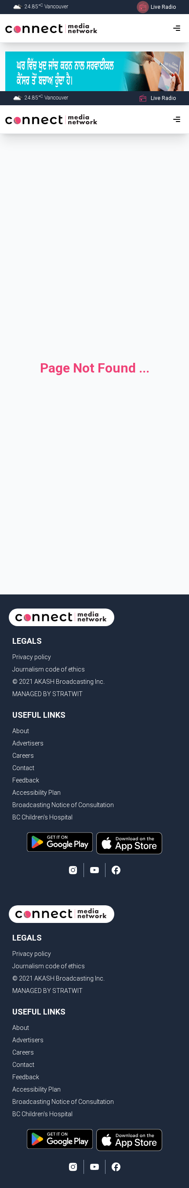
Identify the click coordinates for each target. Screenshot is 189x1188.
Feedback (25, 780)
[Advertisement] (94, 242)
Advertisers (28, 743)
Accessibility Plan (36, 792)
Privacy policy (31, 656)
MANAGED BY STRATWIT (47, 693)
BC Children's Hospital (42, 817)
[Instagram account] (73, 870)
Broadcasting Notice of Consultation (63, 804)
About (20, 730)
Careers (23, 755)
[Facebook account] (116, 870)
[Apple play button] (129, 843)
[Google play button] (60, 843)
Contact (23, 767)
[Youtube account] (94, 870)
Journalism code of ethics (48, 669)
